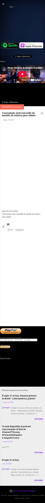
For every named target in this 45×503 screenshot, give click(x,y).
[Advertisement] (22, 305)
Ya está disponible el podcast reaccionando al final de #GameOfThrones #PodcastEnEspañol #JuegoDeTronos (16, 432)
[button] (41, 114)
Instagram (20, 230)
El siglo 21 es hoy (10, 460)
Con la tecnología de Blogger (24, 491)
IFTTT (10, 230)
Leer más (38, 419)
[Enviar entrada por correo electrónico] (8, 225)
